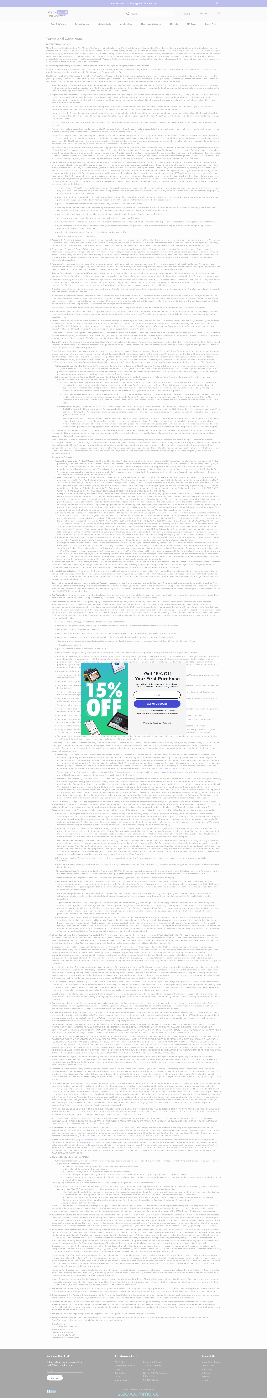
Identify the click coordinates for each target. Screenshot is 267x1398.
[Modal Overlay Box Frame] (133, 699)
